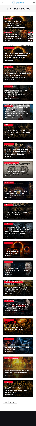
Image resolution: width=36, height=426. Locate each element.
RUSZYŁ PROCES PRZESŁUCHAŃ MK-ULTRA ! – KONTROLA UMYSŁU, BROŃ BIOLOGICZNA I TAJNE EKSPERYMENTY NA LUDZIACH (17, 231)
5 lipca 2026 (9, 236)
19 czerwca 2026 (10, 375)
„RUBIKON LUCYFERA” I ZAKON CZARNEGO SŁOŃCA (16, 214)
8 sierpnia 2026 (9, 117)
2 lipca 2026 (9, 293)
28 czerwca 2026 (10, 313)
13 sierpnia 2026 (10, 60)
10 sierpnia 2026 (10, 79)
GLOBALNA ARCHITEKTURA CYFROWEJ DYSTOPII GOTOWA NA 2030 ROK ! (18, 270)
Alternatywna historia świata (14, 281)
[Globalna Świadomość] (18, 2)
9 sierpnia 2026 (9, 98)
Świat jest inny (9, 18)
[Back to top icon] (32, 422)
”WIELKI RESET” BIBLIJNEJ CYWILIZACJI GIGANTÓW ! (14, 329)
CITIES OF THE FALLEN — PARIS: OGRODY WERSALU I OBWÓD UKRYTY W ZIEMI (16, 289)
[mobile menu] (33, 2)
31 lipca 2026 (9, 156)
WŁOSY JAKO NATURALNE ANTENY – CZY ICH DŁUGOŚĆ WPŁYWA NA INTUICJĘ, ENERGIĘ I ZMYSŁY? (17, 152)
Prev (6, 402)
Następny (12, 402)
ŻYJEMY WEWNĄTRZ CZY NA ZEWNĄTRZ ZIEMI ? (15, 172)
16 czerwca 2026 (10, 394)
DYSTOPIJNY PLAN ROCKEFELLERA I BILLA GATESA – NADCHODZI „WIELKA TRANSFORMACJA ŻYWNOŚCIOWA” (17, 307)
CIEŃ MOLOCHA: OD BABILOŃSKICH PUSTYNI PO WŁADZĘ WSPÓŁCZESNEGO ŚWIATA (13, 37)
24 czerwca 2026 (10, 332)
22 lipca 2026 (9, 197)
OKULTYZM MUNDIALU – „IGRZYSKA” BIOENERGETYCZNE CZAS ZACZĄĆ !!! (16, 390)
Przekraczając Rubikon (12, 163)
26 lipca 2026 (9, 175)
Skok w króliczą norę (11, 358)
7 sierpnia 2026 (9, 137)
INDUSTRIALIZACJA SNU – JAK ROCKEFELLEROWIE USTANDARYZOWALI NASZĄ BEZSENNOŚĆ (16, 93)
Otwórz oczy (8, 32)
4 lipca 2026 (9, 255)
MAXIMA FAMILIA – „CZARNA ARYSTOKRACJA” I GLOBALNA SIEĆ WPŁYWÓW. (18, 133)
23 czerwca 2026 (10, 351)
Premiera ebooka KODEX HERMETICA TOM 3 (14, 252)
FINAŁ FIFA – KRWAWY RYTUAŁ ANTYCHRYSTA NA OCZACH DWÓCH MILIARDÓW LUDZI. (16, 193)
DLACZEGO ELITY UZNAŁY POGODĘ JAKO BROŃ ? (17, 348)
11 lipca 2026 (9, 217)
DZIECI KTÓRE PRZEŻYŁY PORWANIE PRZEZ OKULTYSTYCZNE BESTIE (17, 372)
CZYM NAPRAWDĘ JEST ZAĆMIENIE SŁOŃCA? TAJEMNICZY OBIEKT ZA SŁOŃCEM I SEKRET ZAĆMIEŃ (15, 24)
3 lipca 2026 (9, 274)
